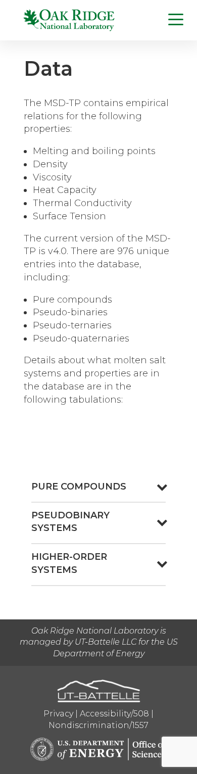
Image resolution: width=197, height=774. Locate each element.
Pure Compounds (78, 486)
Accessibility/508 (114, 713)
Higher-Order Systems (69, 563)
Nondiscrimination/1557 (98, 725)
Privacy (58, 713)
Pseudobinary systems (70, 522)
